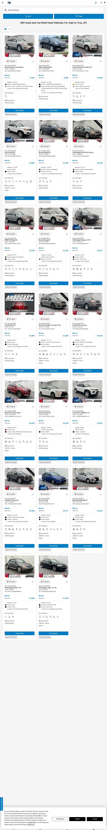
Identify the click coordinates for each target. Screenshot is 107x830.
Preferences (60, 819)
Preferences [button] (30, 824)
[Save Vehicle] (32, 61)
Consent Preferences (1, 804)
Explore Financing (11, 114)
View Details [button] (19, 110)
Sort (29, 16)
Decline (77, 819)
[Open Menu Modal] (2, 2)
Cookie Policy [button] (32, 822)
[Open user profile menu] (97, 2)
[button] (19, 110)
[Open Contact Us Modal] (102, 2)
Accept (95, 819)
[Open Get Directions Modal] (105, 2)
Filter (80, 16)
